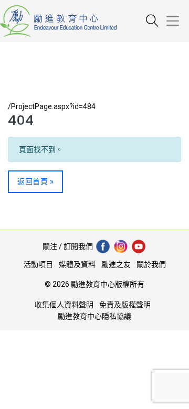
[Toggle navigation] (177, 21)
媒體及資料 (77, 264)
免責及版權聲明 (125, 304)
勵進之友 (116, 264)
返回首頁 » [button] (35, 181)
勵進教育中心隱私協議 (94, 316)
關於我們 (151, 264)
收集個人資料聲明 (64, 304)
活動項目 (38, 264)
